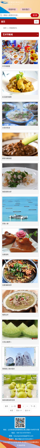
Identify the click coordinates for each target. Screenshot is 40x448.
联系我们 (25, 9)
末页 (11, 410)
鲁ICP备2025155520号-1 (24, 439)
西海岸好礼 (13, 28)
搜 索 (35, 15)
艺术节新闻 (8, 34)
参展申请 (12, 9)
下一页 (33, 406)
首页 (3, 21)
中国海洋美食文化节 (17, 3)
